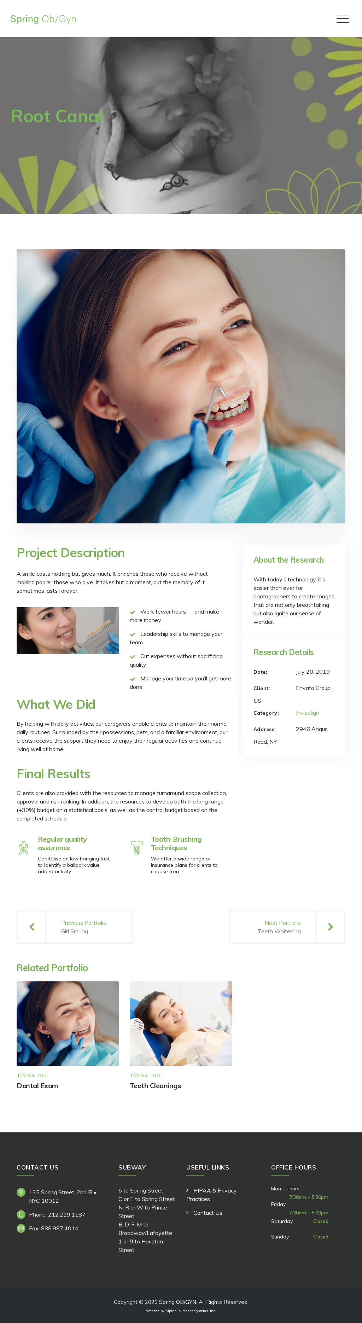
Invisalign (307, 712)
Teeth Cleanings (155, 1085)
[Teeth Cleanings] (220, 993)
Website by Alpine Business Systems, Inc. (181, 1311)
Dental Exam (37, 1085)
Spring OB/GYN (177, 1302)
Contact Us (207, 1212)
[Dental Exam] (107, 993)
